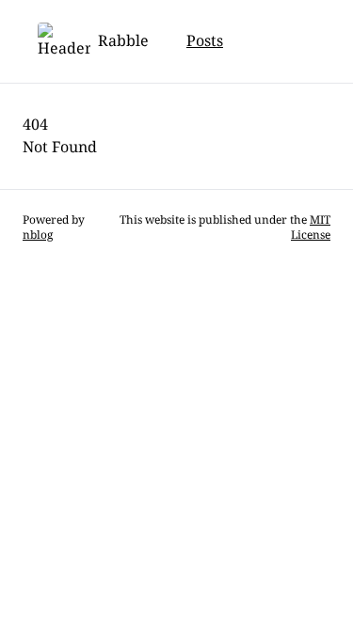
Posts (204, 41)
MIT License (310, 227)
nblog (38, 235)
